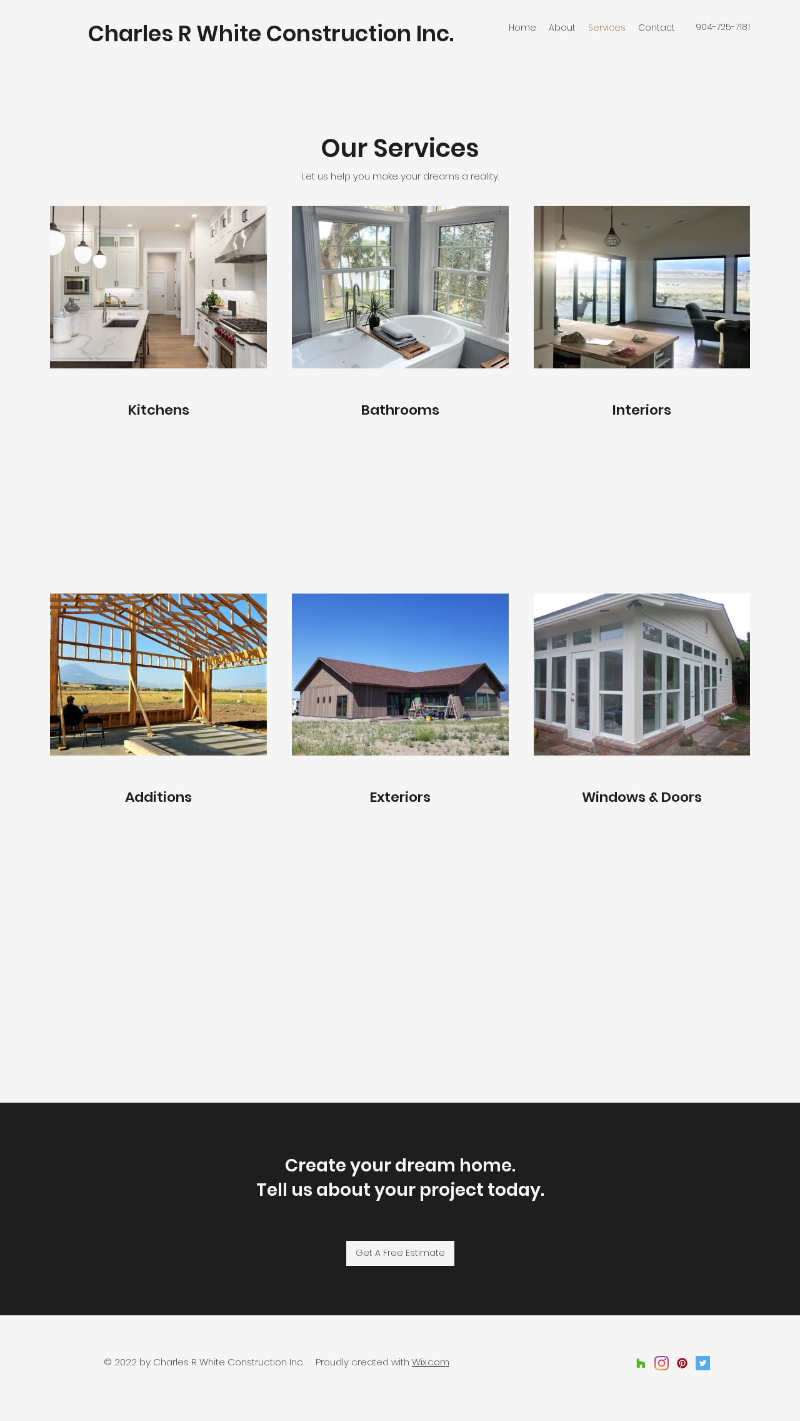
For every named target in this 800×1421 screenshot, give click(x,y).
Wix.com (430, 1361)
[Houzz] (641, 1363)
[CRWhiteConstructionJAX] (682, 1363)
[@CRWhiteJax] (703, 1363)
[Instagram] (661, 1363)
